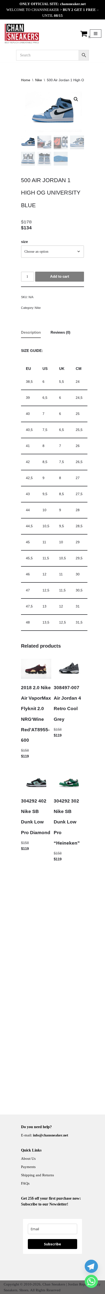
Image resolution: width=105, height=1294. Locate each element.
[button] (76, 99)
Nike (38, 80)
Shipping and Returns (37, 1175)
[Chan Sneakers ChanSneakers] (22, 34)
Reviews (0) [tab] (60, 332)
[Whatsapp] (91, 1281)
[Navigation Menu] (95, 33)
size (24, 242)
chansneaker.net (73, 4)
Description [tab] (31, 332)
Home (25, 80)
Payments (28, 1167)
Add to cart (59, 276)
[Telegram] (91, 1266)
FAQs (25, 1183)
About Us (28, 1158)
